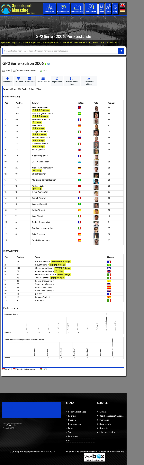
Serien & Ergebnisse (31, 42)
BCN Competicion (43, 287)
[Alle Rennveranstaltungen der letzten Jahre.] (63, 7)
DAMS (38, 294)
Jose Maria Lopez (40, 162)
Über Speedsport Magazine (111, 416)
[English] (122, 5)
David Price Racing (43, 291)
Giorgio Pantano (39, 131)
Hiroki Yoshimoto (40, 192)
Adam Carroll (38, 150)
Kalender (72, 416)
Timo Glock (37, 125)
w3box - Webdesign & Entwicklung (107, 451)
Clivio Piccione (38, 174)
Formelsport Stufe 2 (52, 42)
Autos (108, 11)
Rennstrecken (77, 11)
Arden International (44, 271)
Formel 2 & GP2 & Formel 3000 (77, 42)
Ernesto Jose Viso (40, 137)
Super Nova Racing (44, 284)
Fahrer (71, 428)
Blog (115, 11)
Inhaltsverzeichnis (107, 432)
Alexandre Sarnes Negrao (43, 180)
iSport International (44, 268)
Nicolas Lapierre (39, 156)
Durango (39, 300)
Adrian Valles (38, 210)
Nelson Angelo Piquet (41, 113)
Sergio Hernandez (40, 240)
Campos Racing (42, 297)
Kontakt (102, 412)
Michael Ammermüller (42, 168)
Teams (101, 11)
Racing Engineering (44, 281)
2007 (44, 70)
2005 (7, 70)
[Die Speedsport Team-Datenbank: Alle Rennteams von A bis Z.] (101, 7)
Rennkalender (63, 11)
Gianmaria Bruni (39, 144)
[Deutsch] (122, 10)
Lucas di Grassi (39, 204)
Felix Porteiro (38, 234)
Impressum (104, 420)
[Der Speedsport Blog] (115, 7)
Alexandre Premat (40, 119)
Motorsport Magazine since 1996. (18, 412)
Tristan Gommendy (40, 222)
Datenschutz (105, 424)
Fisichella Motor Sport (45, 274)
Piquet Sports (41, 265)
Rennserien (49, 11)
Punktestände (113, 42)
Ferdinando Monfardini (42, 228)
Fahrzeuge (73, 436)
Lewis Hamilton (39, 107)
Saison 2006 (98, 42)
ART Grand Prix (42, 261)
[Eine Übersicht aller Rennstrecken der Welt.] (77, 7)
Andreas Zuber (39, 186)
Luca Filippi (37, 216)
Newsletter (104, 428)
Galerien (72, 420)
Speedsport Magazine (10, 42)
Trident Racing (41, 278)
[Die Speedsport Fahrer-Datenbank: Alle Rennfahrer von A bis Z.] (91, 7)
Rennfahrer (91, 11)
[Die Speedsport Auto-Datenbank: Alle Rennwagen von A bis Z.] (108, 7)
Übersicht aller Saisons (25, 70)
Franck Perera (38, 198)
